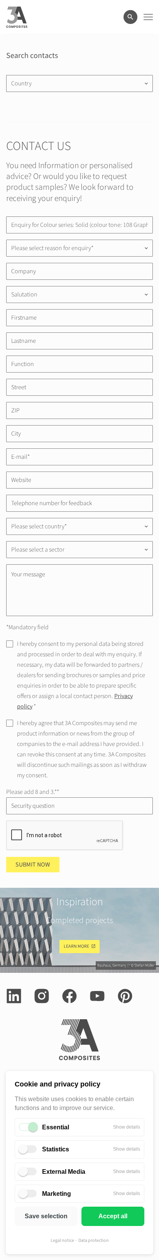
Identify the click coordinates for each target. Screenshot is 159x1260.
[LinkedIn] (14, 996)
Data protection (93, 1240)
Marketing (56, 1193)
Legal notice (62, 1240)
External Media (63, 1171)
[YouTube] (97, 996)
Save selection (46, 1216)
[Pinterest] (125, 996)
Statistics (55, 1149)
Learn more (76, 946)
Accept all (112, 1216)
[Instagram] (41, 996)
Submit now (32, 864)
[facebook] (69, 996)
